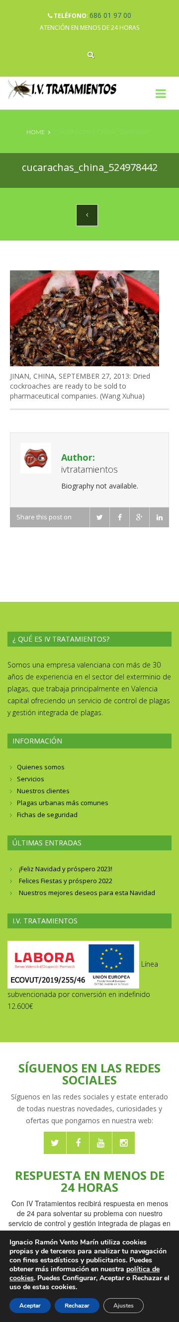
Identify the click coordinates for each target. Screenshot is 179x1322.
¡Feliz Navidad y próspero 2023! (65, 868)
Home (35, 132)
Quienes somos (41, 766)
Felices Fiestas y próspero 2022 (65, 880)
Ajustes (123, 1306)
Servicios (30, 778)
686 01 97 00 (110, 15)
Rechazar (77, 1306)
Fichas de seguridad (47, 814)
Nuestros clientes (43, 790)
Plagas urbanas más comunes (62, 802)
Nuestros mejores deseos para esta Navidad (87, 892)
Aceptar (30, 1306)
